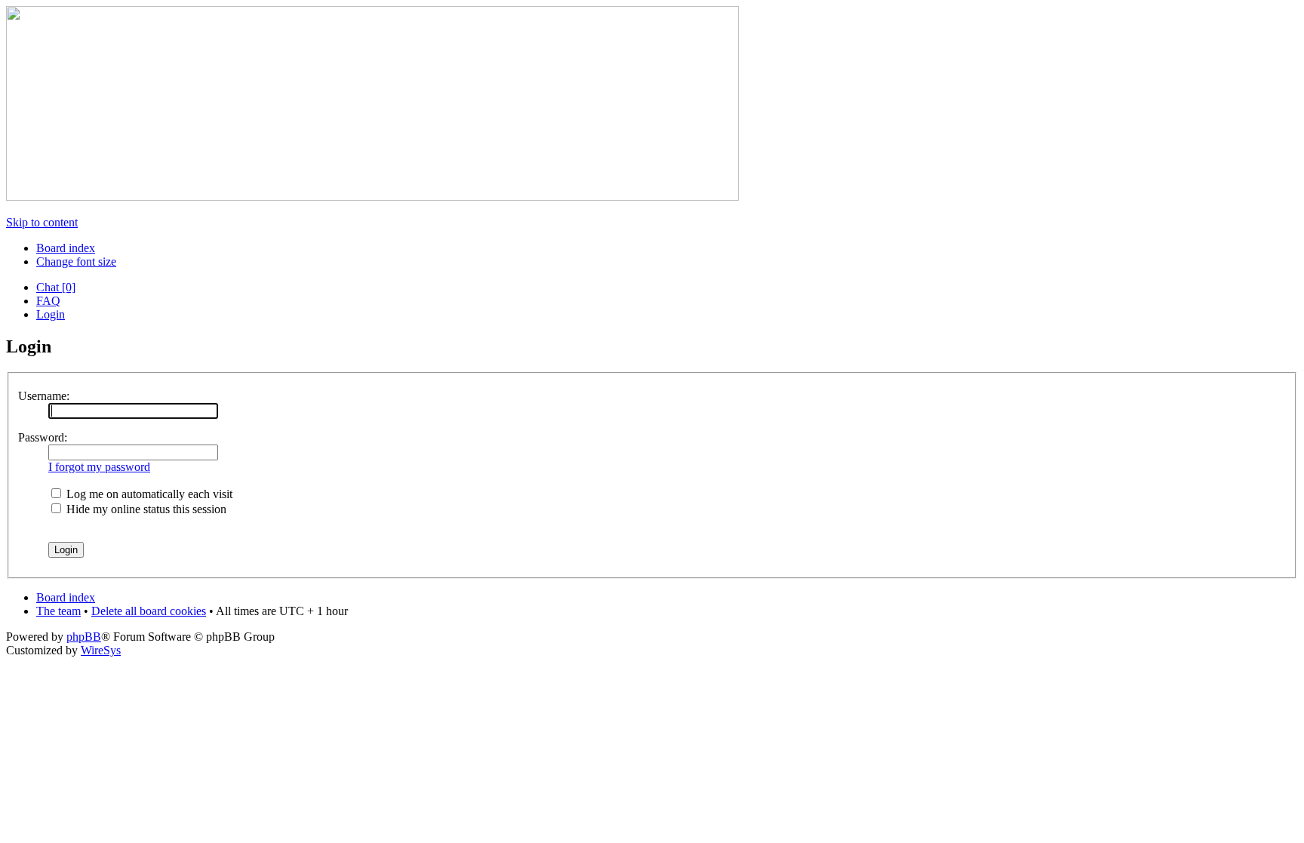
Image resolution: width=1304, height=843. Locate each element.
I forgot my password (99, 466)
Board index (65, 248)
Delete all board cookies (148, 611)
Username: (43, 395)
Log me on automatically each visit (147, 494)
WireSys (101, 650)
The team (58, 611)
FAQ (48, 300)
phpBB (83, 636)
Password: (42, 437)
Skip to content (42, 222)
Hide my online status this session (144, 509)
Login (50, 314)
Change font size (76, 261)
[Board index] (372, 196)
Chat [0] (55, 287)
